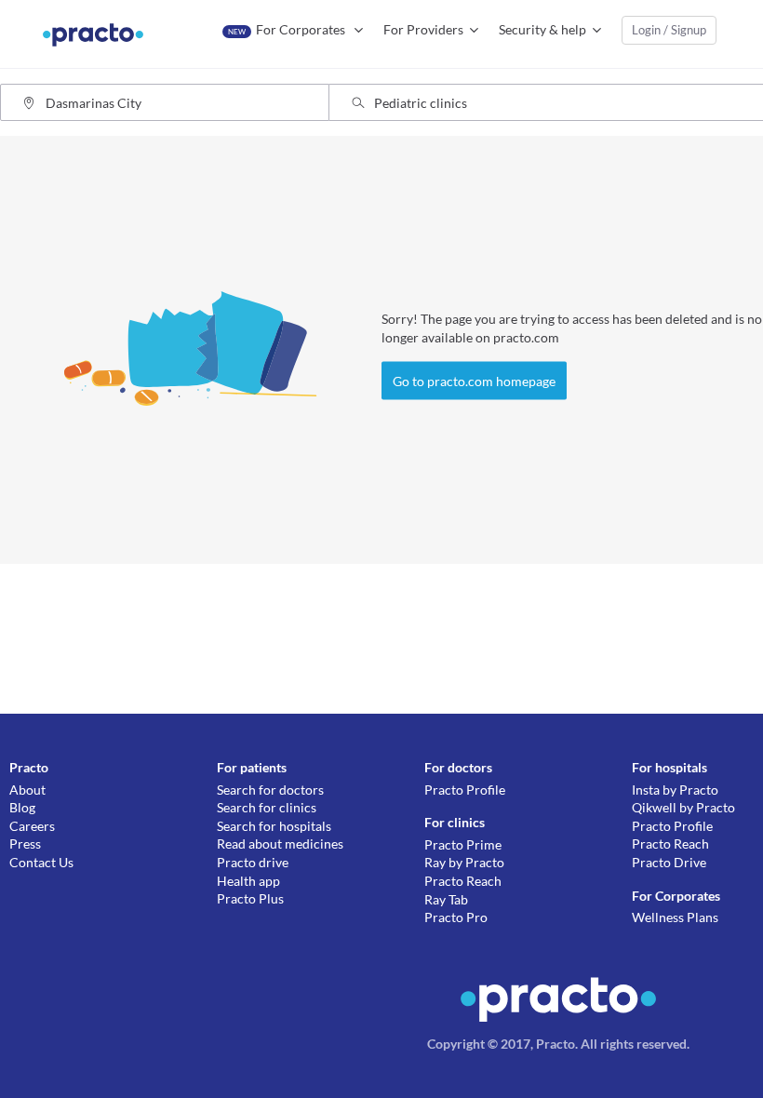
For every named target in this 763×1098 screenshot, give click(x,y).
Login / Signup (669, 29)
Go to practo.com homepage (474, 381)
